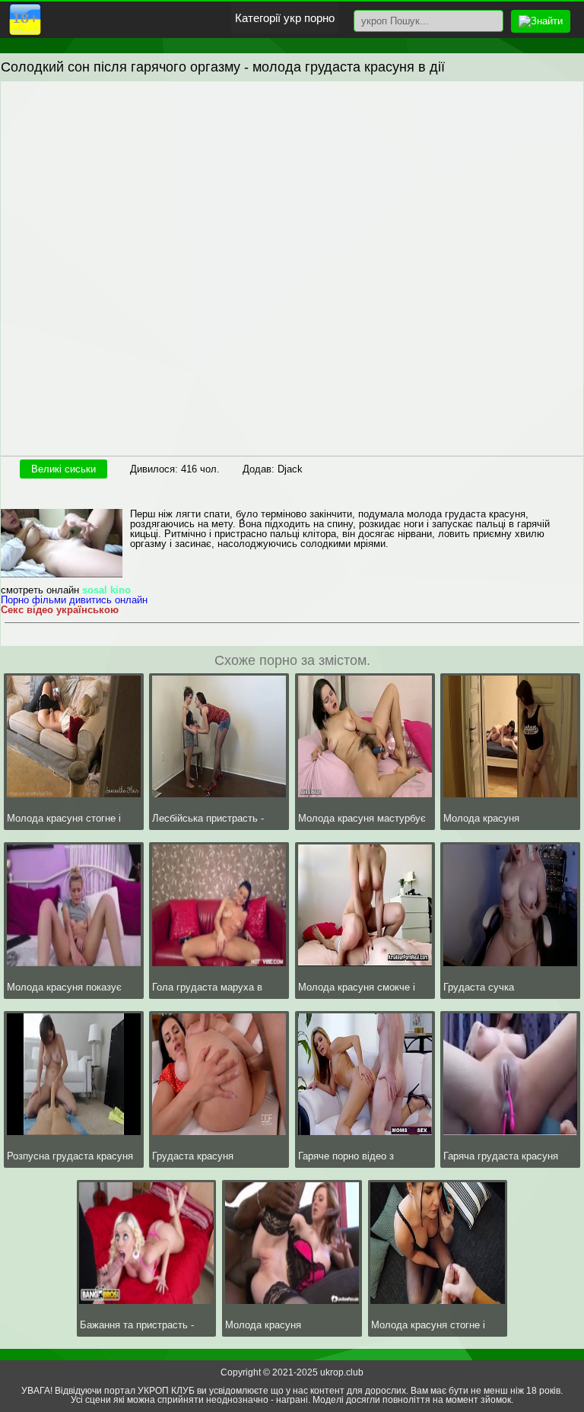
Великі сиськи (63, 469)
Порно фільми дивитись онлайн (74, 600)
